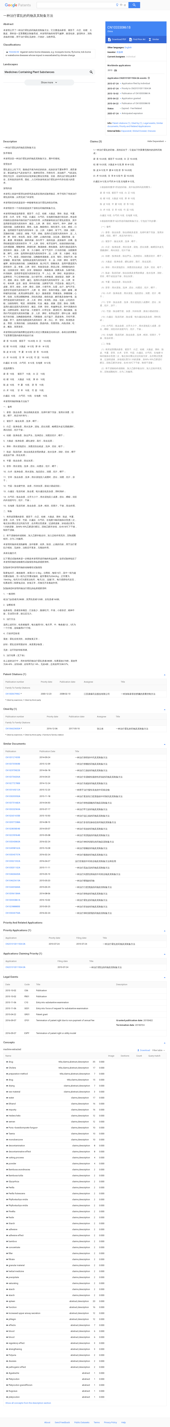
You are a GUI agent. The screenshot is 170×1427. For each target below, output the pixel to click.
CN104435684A (12, 887)
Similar (155, 39)
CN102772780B (12, 783)
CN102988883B (12, 906)
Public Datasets (81, 1422)
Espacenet (126, 131)
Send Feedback (62, 1422)
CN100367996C (13, 694)
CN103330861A (12, 900)
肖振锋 (120, 52)
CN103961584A (12, 893)
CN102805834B (12, 828)
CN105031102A (12, 867)
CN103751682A (12, 802)
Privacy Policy (110, 1422)
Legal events (149, 123)
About (47, 1422)
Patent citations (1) (121, 123)
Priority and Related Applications (135, 126)
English (128, 47)
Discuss (152, 131)
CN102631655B (12, 815)
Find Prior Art (139, 39)
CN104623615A (12, 880)
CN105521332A (12, 861)
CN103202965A (12, 809)
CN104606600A (12, 874)
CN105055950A (12, 796)
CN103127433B (12, 757)
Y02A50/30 (14, 52)
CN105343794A (12, 913)
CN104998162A (12, 848)
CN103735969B (12, 764)
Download (145, 1050)
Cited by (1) (136, 123)
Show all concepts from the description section (28, 1403)
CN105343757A (12, 854)
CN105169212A (12, 789)
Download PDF (118, 39)
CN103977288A (12, 822)
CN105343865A (12, 841)
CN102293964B (12, 835)
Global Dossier (139, 131)
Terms (97, 1422)
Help (123, 1422)
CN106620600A (13, 728)
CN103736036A (12, 777)
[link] (49, 53)
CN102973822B (12, 770)
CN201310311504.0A (15, 944)
